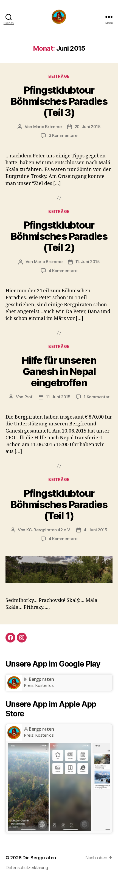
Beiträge (58, 76)
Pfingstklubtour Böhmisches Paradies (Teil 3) (59, 101)
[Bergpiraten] (13, 682)
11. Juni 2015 (87, 261)
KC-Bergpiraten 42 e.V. (48, 529)
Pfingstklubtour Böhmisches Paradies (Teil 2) (59, 236)
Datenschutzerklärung (26, 867)
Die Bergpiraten (39, 857)
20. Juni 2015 (88, 126)
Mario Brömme (47, 126)
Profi (28, 396)
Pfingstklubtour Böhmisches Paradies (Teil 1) (59, 504)
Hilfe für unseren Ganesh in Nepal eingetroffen (59, 371)
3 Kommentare (63, 135)
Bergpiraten (41, 679)
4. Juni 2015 (95, 529)
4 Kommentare (63, 270)
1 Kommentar (96, 396)
